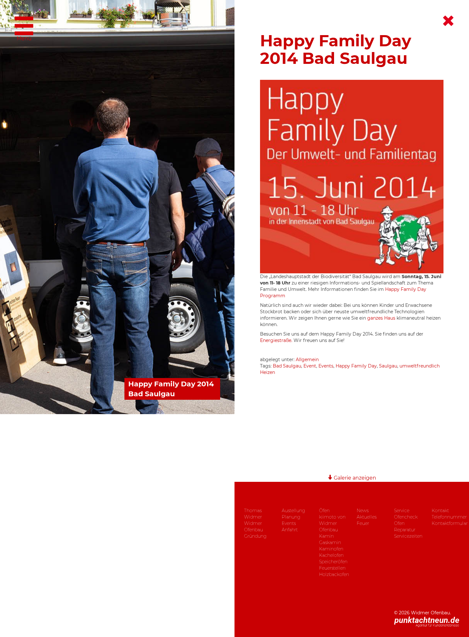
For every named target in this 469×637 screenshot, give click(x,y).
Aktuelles (366, 517)
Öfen (324, 510)
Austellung (293, 510)
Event (309, 366)
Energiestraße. (277, 340)
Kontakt (440, 510)
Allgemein (307, 359)
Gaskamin (330, 542)
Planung (291, 517)
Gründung (255, 536)
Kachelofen (331, 555)
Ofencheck (406, 517)
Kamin (326, 536)
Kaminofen (331, 549)
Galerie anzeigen (354, 478)
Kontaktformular (450, 523)
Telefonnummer (449, 517)
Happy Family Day (356, 366)
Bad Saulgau (287, 366)
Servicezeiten (408, 536)
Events (325, 366)
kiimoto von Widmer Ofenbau (332, 523)
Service (401, 510)
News (362, 510)
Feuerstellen (332, 568)
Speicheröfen (333, 562)
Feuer (363, 523)
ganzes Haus (381, 318)
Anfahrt (290, 530)
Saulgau (388, 366)
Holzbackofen (334, 574)
